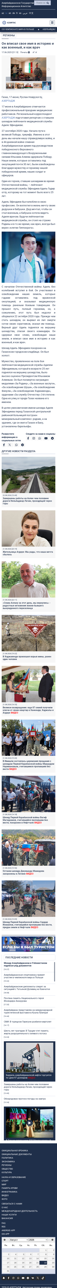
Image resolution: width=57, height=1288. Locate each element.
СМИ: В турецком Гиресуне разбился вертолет (27, 1021)
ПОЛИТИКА (7, 1158)
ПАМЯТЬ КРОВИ (10, 1188)
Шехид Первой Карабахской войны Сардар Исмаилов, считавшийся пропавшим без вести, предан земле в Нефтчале (27, 925)
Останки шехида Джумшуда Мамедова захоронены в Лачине (23, 872)
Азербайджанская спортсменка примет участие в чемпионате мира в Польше (24, 976)
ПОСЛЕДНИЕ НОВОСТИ (19, 957)
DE (13, 13)
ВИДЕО (5, 1195)
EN (10, 13)
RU (6, 13)
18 (15, 1263)
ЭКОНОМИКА (8, 1161)
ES (20, 13)
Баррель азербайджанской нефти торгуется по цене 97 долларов (28, 1076)
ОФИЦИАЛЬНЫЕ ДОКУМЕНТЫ (17, 1154)
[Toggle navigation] (51, 23)
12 (23, 1258)
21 (37, 1263)
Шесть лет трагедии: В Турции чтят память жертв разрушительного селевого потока (26, 1032)
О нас (5, 1207)
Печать (24, 52)
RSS (3, 1226)
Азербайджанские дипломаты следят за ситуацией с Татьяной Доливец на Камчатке (27, 987)
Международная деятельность (19, 1211)
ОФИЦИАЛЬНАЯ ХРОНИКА (15, 1150)
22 (45, 1263)
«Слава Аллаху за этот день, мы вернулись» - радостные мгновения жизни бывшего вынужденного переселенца (26, 605)
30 (53, 1267)
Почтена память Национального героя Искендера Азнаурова (24, 999)
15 (45, 1258)
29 (45, 1267)
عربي (25, 13)
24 (8, 1267)
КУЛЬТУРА (7, 1172)
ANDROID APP (8, 1230)
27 (30, 1267)
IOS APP (5, 1234)
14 (37, 1258)
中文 (31, 13)
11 (15, 1258)
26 (23, 1267)
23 (53, 1263)
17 (8, 1263)
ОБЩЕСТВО (7, 1169)
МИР (4, 1184)
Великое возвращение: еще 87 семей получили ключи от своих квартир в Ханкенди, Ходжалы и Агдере (28, 710)
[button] (28, 69)
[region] (29, 1051)
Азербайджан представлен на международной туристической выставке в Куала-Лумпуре (28, 1011)
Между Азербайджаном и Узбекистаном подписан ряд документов (25, 964)
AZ (3, 13)
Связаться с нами (12, 1204)
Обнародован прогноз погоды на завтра (25, 1098)
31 (8, 1271)
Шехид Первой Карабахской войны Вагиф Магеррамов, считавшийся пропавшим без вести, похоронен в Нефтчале (25, 820)
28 (37, 1267)
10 (8, 1258)
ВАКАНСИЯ (7, 1218)
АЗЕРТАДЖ (8, 100)
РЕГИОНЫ (9, 35)
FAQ (3, 1223)
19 (23, 1263)
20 (30, 1263)
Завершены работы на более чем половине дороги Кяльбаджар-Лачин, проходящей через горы (27, 501)
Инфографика (9, 1192)
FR (17, 13)
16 (53, 1258)
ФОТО (4, 1199)
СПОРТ (5, 1181)
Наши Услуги (9, 1215)
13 (30, 1258)
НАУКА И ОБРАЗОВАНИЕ (14, 1177)
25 (15, 1267)
